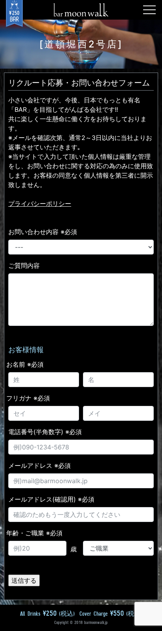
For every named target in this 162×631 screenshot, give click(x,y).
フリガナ (28, 398)
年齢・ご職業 (34, 533)
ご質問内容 (24, 265)
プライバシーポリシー (39, 203)
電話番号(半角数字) (45, 432)
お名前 (25, 364)
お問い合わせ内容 (42, 232)
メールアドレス (39, 465)
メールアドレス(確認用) (51, 499)
